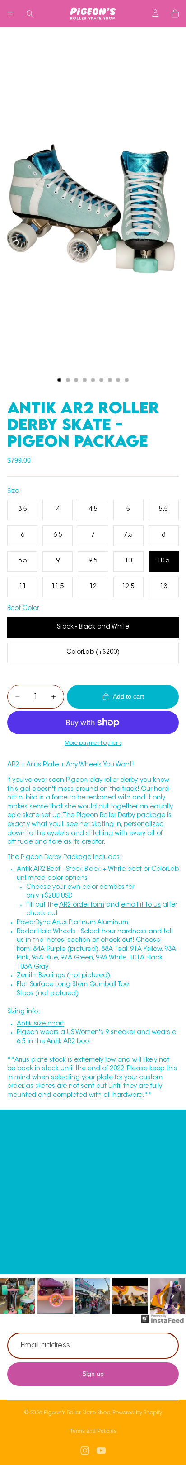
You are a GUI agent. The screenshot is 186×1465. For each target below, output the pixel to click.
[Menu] (10, 13)
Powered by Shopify (137, 1413)
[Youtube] (101, 1450)
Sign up (93, 1374)
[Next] (172, 1296)
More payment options (93, 743)
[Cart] (175, 14)
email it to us (141, 905)
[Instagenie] (162, 1323)
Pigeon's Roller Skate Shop (77, 1413)
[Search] (30, 14)
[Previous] (14, 1296)
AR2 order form (81, 905)
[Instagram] (84, 1450)
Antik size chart (40, 1024)
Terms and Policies (93, 1431)
